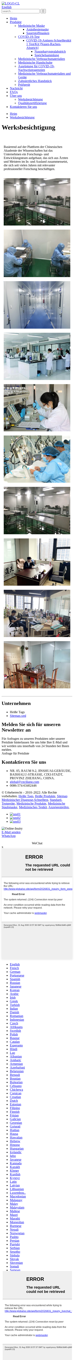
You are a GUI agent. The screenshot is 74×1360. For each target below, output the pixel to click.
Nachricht (16, 88)
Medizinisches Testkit (33, 807)
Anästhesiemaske (37, 29)
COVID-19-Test (28, 36)
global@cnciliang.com (24, 782)
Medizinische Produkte (31, 803)
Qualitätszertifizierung (32, 103)
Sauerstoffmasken (37, 33)
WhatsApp (9, 836)
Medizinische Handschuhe (35, 62)
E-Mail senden (11, 832)
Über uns (16, 95)
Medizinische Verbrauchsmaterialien (41, 59)
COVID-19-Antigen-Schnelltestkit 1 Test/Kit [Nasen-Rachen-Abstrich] (48, 44)
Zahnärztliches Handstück (35, 81)
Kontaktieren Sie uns (23, 106)
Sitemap (62, 796)
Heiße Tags (25, 796)
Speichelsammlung (47, 55)
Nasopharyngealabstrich (50, 51)
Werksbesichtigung (30, 99)
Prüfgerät (24, 84)
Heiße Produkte (45, 796)
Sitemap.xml (18, 715)
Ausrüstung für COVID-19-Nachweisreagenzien (36, 68)
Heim (13, 18)
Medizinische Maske (31, 25)
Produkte (16, 22)
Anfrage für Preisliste (15, 753)
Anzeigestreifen (58, 807)
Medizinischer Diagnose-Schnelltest (25, 800)
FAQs (14, 92)
